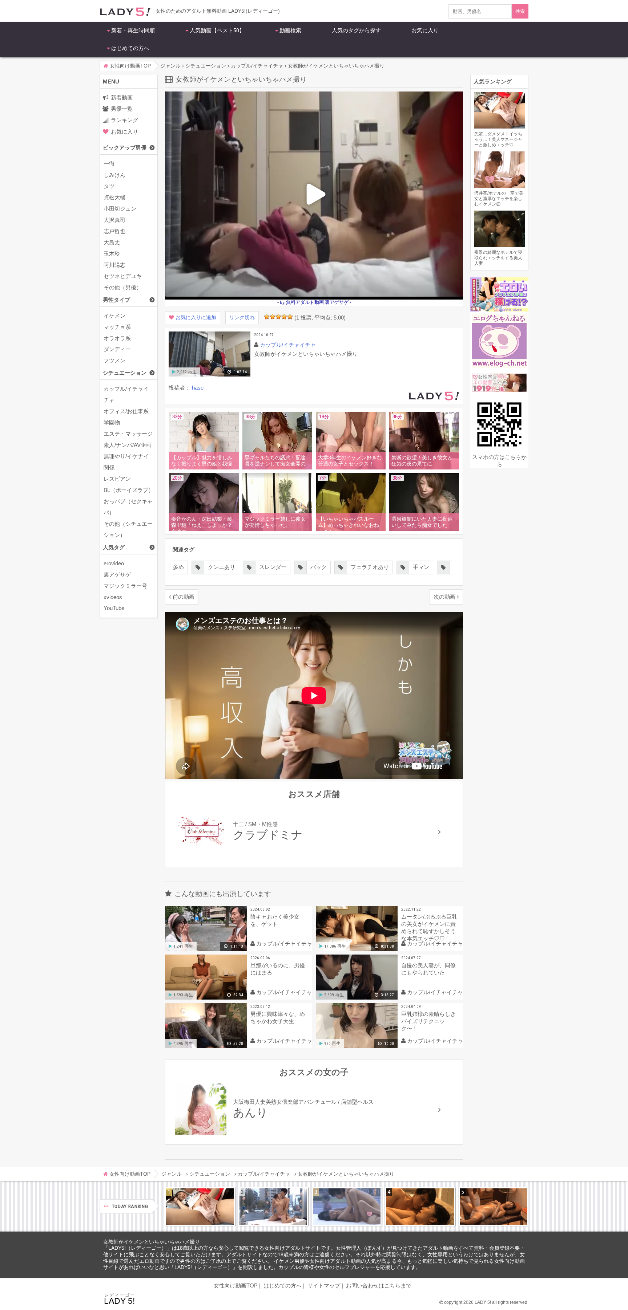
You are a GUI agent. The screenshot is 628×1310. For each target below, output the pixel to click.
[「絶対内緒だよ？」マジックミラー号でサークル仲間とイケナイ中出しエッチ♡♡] (347, 1206)
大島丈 (112, 242)
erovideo (114, 563)
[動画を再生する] (209, 375)
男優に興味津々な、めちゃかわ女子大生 (277, 1017)
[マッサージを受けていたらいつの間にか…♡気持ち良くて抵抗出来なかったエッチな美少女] (493, 1206)
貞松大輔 (114, 197)
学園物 (112, 422)
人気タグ (114, 547)
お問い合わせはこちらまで (378, 1285)
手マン (370, 567)
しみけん (114, 175)
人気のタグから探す (356, 30)
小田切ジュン (120, 209)
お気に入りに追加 (196, 317)
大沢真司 (114, 220)
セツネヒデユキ (123, 276)
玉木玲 (112, 254)
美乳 (447, 567)
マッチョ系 (117, 327)
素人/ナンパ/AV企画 (128, 445)
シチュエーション (124, 373)
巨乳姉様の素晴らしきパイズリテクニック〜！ (428, 1021)
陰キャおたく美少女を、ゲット (274, 920)
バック (267, 567)
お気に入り (425, 30)
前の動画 (183, 597)
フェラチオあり (318, 567)
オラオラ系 (117, 338)
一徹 (109, 163)
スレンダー (221, 567)
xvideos (113, 597)
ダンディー (117, 349)
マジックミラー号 (125, 586)
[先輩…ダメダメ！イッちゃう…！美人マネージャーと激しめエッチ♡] (200, 1206)
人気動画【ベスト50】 (217, 30)
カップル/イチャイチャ (126, 394)
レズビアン (117, 479)
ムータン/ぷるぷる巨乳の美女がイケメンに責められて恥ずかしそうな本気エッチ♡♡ (429, 927)
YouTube (114, 608)
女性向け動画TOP (236, 1285)
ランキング (124, 120)
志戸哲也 (114, 231)
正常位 (410, 567)
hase (198, 388)
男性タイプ (116, 300)
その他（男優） (123, 287)
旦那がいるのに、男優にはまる (277, 969)
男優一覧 (122, 109)
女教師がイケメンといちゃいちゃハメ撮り (151, 1242)
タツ (109, 186)
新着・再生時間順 (133, 30)
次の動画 (444, 597)
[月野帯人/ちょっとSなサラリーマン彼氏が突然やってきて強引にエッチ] (420, 1206)
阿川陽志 (114, 265)
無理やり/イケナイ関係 (126, 462)
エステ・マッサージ (128, 434)
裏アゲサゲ (117, 574)
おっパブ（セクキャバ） (128, 507)
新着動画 (122, 97)
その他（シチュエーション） (128, 529)
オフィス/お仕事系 (126, 411)
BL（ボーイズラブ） (129, 490)
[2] (272, 317)
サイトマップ (323, 1285)
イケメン (114, 316)
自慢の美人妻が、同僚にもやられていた (428, 969)
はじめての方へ (130, 48)
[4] (284, 317)
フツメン (114, 360)
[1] (267, 317)
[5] (290, 317)
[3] (278, 317)
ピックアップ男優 (124, 148)
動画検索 (290, 30)
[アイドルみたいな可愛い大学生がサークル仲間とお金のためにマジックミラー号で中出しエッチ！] (273, 1206)
